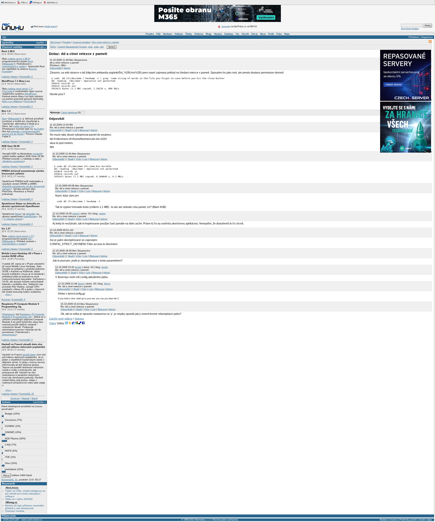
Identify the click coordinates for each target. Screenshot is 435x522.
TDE (7, 457)
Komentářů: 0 (26, 76)
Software (179, 34)
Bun (4, 118)
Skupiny (218, 34)
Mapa (286, 34)
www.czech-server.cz (31, 519)
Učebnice (198, 34)
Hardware (167, 34)
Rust (30, 61)
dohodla (30, 214)
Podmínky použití (408, 519)
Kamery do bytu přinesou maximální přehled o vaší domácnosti (24, 507)
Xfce (7, 463)
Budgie (9, 413)
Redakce (384, 519)
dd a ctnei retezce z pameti (105, 42)
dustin (78, 267)
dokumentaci (9, 334)
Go (29, 239)
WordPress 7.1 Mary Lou (16, 81)
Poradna (150, 34)
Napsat (25, 398)
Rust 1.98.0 (8, 51)
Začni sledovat (69, 112)
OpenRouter (30, 216)
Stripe (18, 214)
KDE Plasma (12, 438)
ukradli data (28, 354)
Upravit (111, 47)
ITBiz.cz (24, 3)
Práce (279, 34)
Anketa (6, 402)
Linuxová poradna (81, 42)
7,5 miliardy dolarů (12, 219)
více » (8, 294)
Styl (4, 37)
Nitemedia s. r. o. (203, 519)
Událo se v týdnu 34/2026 (19, 499)
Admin (67, 68)
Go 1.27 (6, 228)
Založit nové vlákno (60, 318)
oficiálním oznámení (13, 161)
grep (90, 47)
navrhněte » (39, 402)
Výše (78, 159)
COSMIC (10, 426)
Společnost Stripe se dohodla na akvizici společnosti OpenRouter (21, 205)
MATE (8, 450)
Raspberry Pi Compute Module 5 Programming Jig (20, 305)
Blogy (208, 34)
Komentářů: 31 (10, 479)
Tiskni (52, 323)
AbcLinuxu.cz (10, 3)
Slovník (245, 34)
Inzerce (394, 519)
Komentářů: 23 (26, 394)
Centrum (15, 398)
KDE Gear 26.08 (11, 146)
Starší (34, 398)
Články (188, 34)
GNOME (9, 432)
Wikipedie (8, 64)
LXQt (8, 444)
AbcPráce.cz (52, 3)
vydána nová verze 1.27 (20, 236)
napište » (41, 42)
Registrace (427, 37)
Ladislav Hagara (10, 76)
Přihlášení (413, 37)
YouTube (8, 91)
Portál (271, 34)
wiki (102, 47)
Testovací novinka (14, 511)
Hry (237, 34)
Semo (81, 283)
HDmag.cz (37, 3)
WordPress (31, 94)
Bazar (263, 34)
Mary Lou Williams (12, 101)
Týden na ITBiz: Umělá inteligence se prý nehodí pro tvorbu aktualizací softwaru (25, 494)
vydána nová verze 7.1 (19, 88)
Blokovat (84, 130)
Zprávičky (7, 42)
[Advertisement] (88, 103)
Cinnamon (10, 420)
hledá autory (51, 26)
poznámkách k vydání (14, 66)
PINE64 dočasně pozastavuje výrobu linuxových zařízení (23, 172)
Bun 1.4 (6, 111)
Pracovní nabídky (12, 47)
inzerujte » (40, 47)
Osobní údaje (425, 519)
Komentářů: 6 (26, 340)
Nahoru (79, 318)
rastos (75, 213)
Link (75, 130)
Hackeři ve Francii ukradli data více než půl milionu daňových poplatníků (23, 345)
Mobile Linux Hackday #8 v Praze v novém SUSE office (22, 254)
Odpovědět (56, 68)
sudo (96, 47)
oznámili (37, 153)
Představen (8, 314)
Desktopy (228, 34)
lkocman (6, 299)
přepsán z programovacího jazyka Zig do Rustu (21, 132)
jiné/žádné (10, 469)
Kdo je (254, 34)
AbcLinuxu (12, 487)
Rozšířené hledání (410, 28)
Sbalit (68, 130)
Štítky (53, 47)
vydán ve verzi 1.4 (23, 126)
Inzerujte (226, 26)
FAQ (158, 34)
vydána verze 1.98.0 (18, 59)
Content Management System (72, 47)
